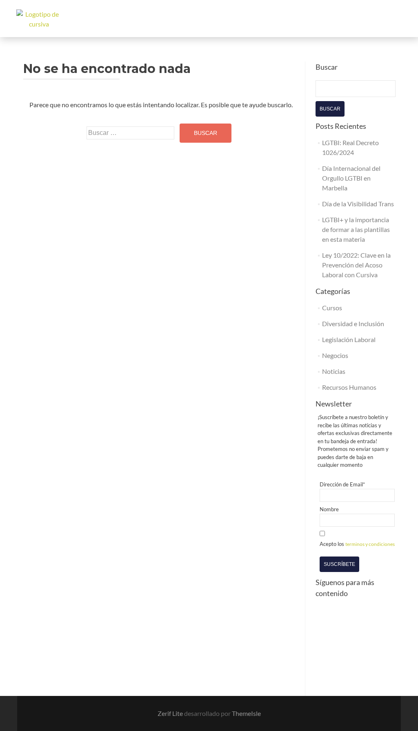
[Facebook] (327, 614)
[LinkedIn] (327, 643)
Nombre (329, 509)
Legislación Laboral (349, 339)
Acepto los (357, 544)
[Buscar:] (130, 132)
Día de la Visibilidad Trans (358, 204)
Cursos (332, 307)
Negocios (335, 355)
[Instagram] (356, 614)
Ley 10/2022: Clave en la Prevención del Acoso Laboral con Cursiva (356, 264)
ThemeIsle (246, 713)
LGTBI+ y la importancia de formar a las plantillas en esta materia (356, 229)
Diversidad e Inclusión (353, 323)
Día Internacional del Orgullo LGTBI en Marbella (351, 178)
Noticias (333, 371)
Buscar (330, 109)
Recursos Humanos (349, 387)
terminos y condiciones (370, 544)
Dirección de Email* (342, 484)
